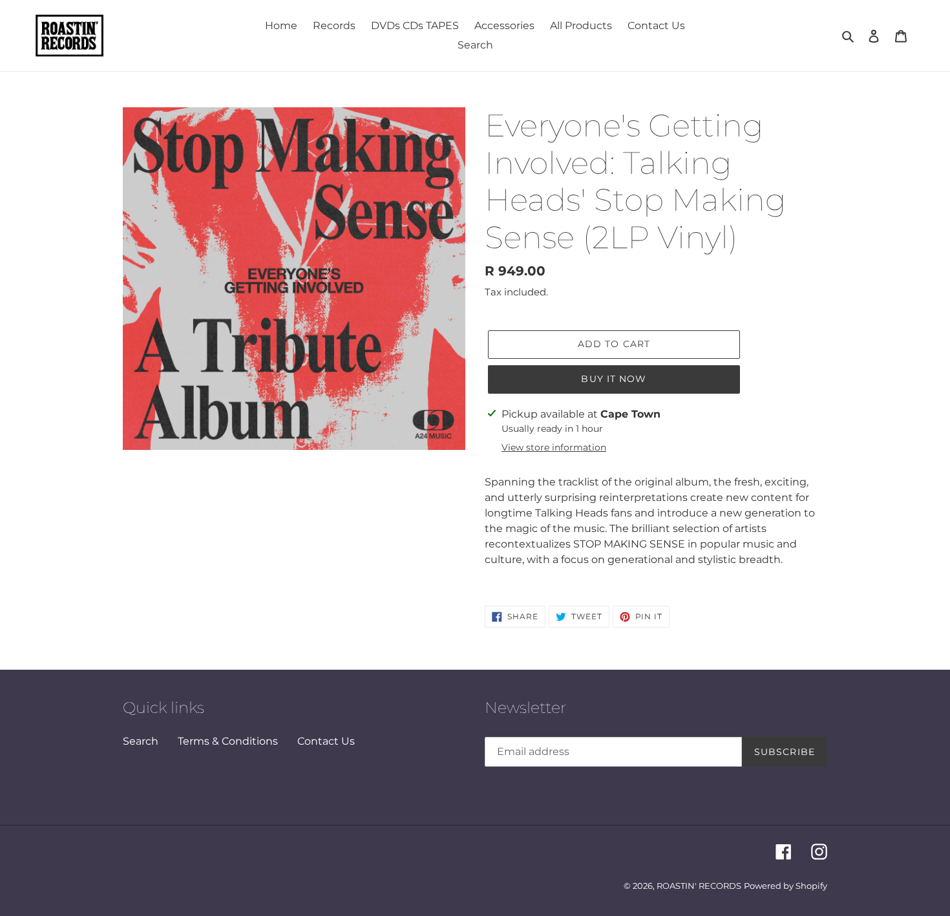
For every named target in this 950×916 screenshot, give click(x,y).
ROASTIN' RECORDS (699, 885)
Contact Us (326, 741)
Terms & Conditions (228, 741)
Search (140, 741)
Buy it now (613, 379)
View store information (553, 447)
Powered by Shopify (785, 885)
